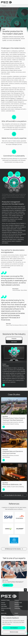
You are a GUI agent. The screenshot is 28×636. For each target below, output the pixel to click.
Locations (17, 615)
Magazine (3, 615)
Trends (2, 610)
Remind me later (14, 632)
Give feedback (14, 627)
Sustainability (17, 608)
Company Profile (18, 602)
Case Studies (4, 606)
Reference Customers (6, 608)
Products (3, 602)
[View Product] (3, 385)
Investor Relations (18, 606)
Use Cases (3, 604)
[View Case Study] (3, 427)
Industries (4, 5)
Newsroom (17, 604)
